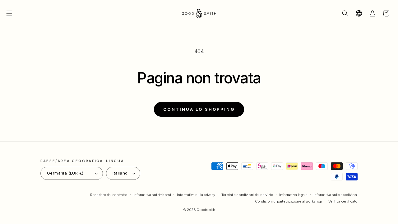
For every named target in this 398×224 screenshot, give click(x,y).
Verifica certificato (343, 201)
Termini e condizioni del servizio (247, 195)
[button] (9, 13)
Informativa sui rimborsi (152, 195)
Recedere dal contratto (108, 195)
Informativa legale (293, 195)
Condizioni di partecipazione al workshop (288, 201)
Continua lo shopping (198, 109)
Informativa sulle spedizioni (335, 195)
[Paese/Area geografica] (359, 13)
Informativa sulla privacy (196, 195)
